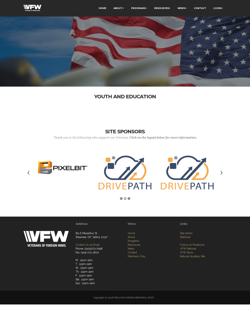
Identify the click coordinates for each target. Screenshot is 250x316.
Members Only (136, 256)
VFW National (188, 248)
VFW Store (186, 252)
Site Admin (186, 233)
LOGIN (217, 8)
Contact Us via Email (88, 244)
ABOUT (117, 8)
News (131, 248)
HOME (102, 8)
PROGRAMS (138, 8)
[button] (28, 172)
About (131, 237)
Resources (134, 244)
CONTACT (200, 8)
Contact (132, 252)
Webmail (185, 237)
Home (131, 233)
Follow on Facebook (192, 244)
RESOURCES (161, 8)
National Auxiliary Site (192, 256)
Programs (133, 240)
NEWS (181, 8)
